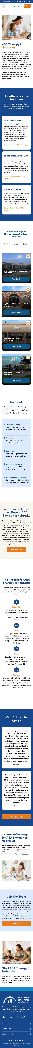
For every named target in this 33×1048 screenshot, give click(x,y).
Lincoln (6, 138)
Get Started (16, 549)
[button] (4, 6)
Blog (10, 1040)
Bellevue (26, 244)
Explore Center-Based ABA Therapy (14, 177)
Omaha (11, 138)
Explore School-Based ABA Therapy (14, 209)
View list (28, 1)
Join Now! (16, 924)
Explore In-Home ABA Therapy (15, 145)
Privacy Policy (19, 1040)
